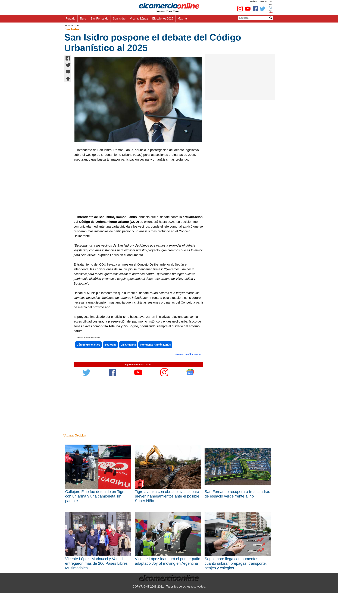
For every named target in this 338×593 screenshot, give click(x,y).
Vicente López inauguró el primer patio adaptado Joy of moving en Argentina (167, 561)
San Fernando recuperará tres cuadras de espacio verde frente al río (237, 493)
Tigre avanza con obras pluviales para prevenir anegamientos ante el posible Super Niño (167, 496)
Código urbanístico (88, 344)
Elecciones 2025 (162, 18)
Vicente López (139, 18)
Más (180, 18)
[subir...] (68, 79)
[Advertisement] (136, 188)
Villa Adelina (128, 344)
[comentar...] (68, 72)
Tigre (83, 18)
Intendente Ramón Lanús (155, 344)
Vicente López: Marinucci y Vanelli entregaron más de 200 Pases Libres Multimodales (96, 563)
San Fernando (99, 18)
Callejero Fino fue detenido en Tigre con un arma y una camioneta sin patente (95, 496)
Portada (70, 18)
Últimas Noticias (74, 435)
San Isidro (119, 18)
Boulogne (110, 344)
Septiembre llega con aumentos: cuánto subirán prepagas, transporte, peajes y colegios (236, 563)
